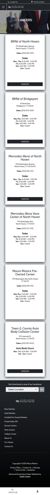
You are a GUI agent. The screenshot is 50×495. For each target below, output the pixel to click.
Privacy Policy (15, 467)
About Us (8, 438)
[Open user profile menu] (37, 491)
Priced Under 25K (11, 421)
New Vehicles (9, 409)
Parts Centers (9, 430)
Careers (25, 84)
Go (42, 389)
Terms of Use (20, 470)
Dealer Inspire (25, 476)
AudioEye (31, 470)
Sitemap (36, 467)
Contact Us (13, 2)
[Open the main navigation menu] (3, 7)
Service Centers (10, 425)
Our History (8, 442)
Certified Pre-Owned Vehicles (15, 417)
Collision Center (10, 434)
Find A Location (39, 2)
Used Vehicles (9, 413)
